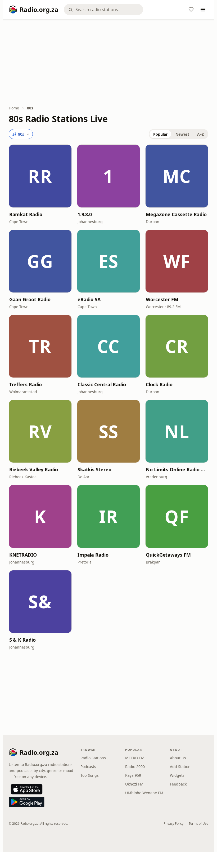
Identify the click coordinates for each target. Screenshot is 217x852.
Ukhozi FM (134, 784)
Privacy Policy (173, 823)
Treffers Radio (25, 384)
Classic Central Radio (102, 384)
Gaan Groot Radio (30, 299)
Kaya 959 (133, 775)
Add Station (180, 766)
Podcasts (88, 766)
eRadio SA (89, 299)
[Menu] (203, 9)
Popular (160, 134)
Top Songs (89, 775)
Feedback (178, 784)
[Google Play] (26, 802)
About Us (178, 757)
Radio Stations (93, 757)
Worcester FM (162, 299)
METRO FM (134, 757)
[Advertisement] (109, 63)
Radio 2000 (135, 766)
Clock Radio (159, 384)
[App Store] (26, 789)
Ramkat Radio (25, 214)
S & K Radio (22, 640)
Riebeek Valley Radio (33, 469)
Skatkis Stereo (94, 469)
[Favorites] (191, 9)
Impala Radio (93, 555)
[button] (40, 175)
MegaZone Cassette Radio (176, 214)
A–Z (200, 134)
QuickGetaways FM (168, 555)
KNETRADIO (23, 555)
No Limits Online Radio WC (177, 469)
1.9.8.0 (85, 214)
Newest (182, 134)
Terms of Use (198, 823)
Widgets (177, 775)
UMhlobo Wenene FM (144, 792)
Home (14, 107)
